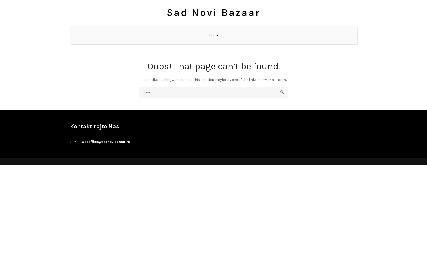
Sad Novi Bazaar (214, 12)
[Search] (282, 92)
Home (213, 35)
